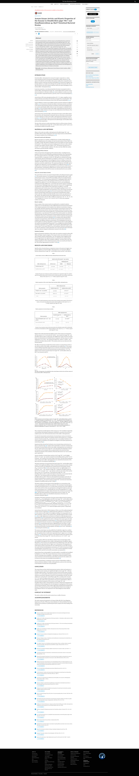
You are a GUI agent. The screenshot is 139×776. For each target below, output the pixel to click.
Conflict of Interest (73, 754)
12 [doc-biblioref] (55, 520)
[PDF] (39, 34)
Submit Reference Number (93, 67)
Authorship (46, 760)
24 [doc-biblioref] (58, 242)
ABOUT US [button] (56, 4)
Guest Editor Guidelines (61, 761)
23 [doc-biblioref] (65, 229)
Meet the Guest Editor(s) (35, 757)
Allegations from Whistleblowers (75, 753)
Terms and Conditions (34, 773)
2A (46, 445)
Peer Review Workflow (61, 764)
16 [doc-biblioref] (59, 526)
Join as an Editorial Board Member (92, 75)
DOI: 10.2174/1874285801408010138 (69, 31)
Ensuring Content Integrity (61, 757)
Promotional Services (90, 87)
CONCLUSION (31, 47)
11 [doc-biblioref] (39, 118)
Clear (93, 53)
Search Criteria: (90, 43)
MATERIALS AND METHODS (29, 44)
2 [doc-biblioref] (59, 82)
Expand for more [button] (67, 272)
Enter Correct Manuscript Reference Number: (91, 61)
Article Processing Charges (49, 754)
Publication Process (61, 765)
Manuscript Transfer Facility (49, 767)
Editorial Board (34, 756)
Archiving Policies (47, 753)
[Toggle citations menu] (41, 616)
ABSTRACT (31, 40)
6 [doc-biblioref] (38, 534)
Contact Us (45, 773)
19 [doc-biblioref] (55, 135)
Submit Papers (92, 14)
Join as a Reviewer (89, 76)
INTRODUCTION (31, 42)
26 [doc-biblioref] (41, 517)
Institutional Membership (48, 764)
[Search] (135, 1)
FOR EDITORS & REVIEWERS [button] (75, 4)
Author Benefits (47, 756)
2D (35, 492)
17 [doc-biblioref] (35, 176)
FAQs (32, 759)
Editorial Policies (60, 756)
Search (97, 53)
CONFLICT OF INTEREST (29, 49)
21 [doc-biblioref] (35, 170)
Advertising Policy (89, 84)
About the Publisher (35, 754)
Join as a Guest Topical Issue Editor (92, 77)
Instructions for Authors (48, 765)
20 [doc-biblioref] (67, 164)
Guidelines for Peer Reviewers (62, 767)
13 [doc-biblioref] (71, 526)
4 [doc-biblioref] (53, 92)
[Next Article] (77, 34)
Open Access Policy (35, 760)
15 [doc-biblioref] (40, 534)
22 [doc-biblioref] (53, 217)
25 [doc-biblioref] (48, 511)
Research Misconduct (74, 764)
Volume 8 (35, 6)
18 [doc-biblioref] (40, 118)
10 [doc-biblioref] (45, 111)
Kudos (87, 85)
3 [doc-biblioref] (43, 111)
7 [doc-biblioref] (64, 550)
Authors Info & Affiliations (40, 29)
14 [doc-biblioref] (39, 523)
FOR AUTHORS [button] (84, 4)
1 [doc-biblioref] (67, 79)
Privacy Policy (41, 773)
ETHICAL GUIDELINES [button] (64, 4)
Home (52, 4)
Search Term (88, 38)
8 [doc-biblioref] (44, 111)
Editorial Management (61, 754)
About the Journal (34, 753)
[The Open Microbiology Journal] (102, 755)
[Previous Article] (75, 34)
